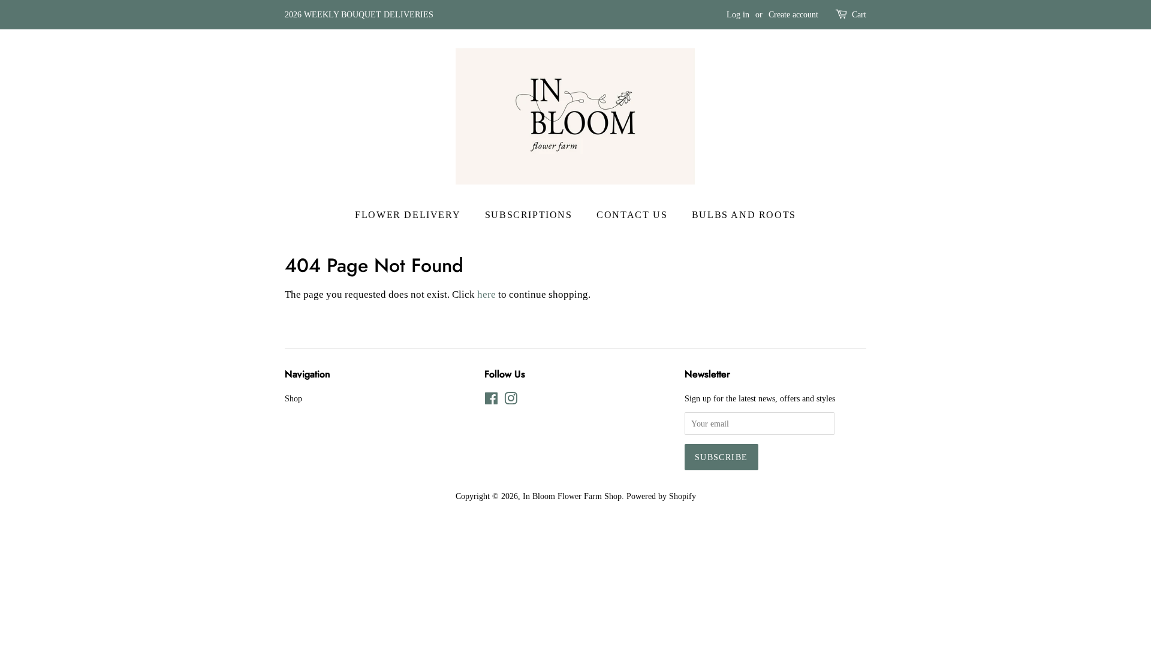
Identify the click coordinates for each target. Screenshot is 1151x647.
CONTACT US (631, 215)
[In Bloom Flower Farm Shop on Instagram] (510, 401)
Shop (293, 398)
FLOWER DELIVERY (407, 215)
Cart (859, 14)
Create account (793, 14)
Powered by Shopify (661, 496)
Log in (738, 14)
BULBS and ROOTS (744, 215)
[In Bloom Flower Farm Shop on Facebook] (491, 401)
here (486, 294)
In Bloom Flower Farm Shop (572, 496)
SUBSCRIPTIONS (529, 215)
